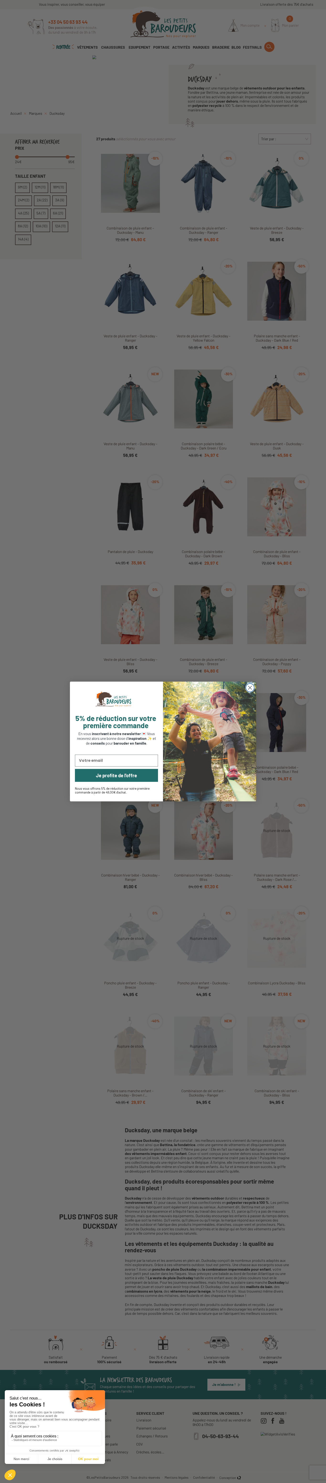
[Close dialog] (250, 688)
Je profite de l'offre (116, 775)
